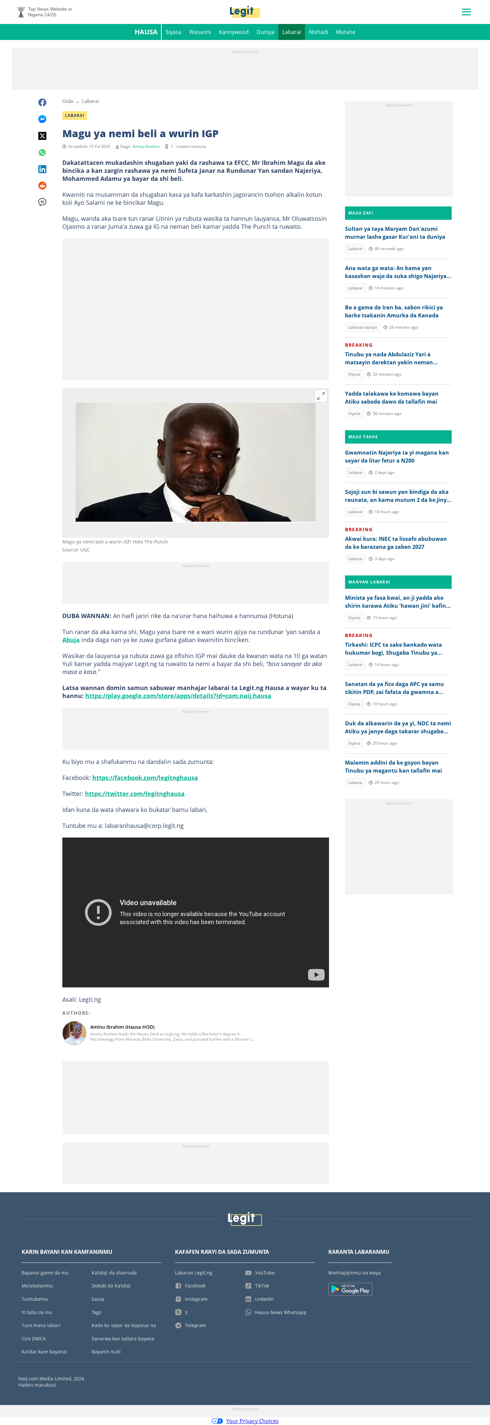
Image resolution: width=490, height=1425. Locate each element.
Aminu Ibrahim (146, 146)
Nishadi (318, 32)
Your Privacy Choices (252, 1421)
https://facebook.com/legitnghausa (145, 778)
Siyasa (173, 32)
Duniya (265, 32)
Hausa (146, 31)
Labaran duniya (362, 327)
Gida (67, 101)
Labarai (291, 32)
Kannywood (234, 32)
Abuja (71, 640)
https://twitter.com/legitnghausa (135, 794)
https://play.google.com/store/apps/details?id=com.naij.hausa (178, 696)
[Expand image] (321, 396)
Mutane (345, 32)
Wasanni (200, 32)
